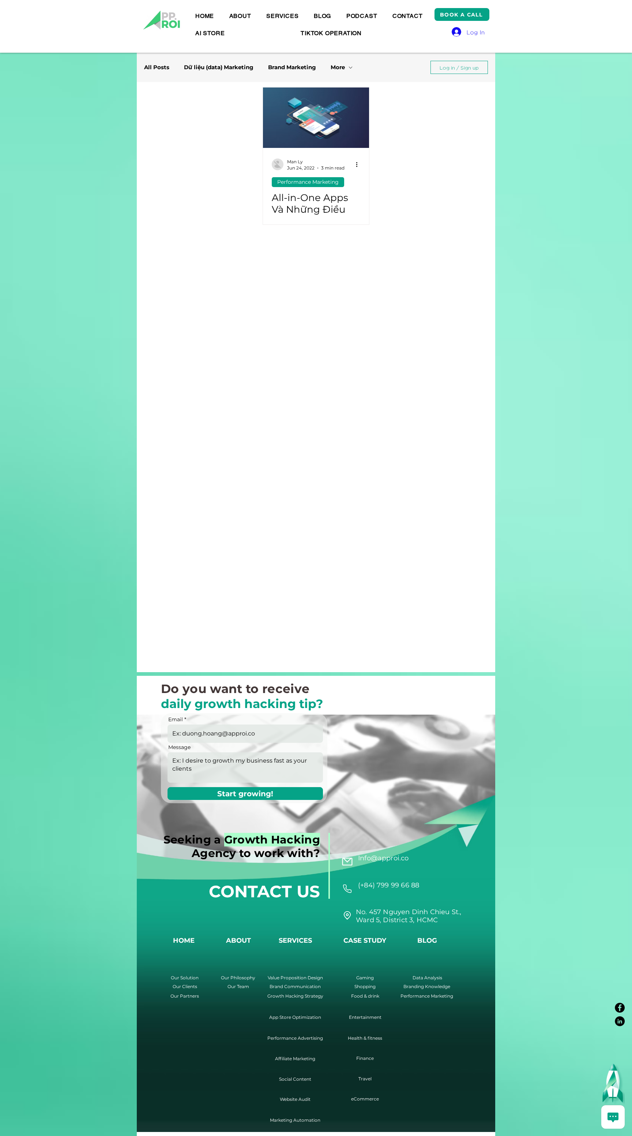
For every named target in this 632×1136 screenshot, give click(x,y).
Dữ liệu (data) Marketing (218, 67)
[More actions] (359, 164)
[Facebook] (620, 1008)
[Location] (347, 888)
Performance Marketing (308, 182)
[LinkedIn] (620, 1021)
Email (175, 719)
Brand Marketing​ (292, 67)
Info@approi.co (383, 858)
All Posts (156, 67)
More (338, 67)
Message (179, 747)
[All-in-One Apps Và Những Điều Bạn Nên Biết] (316, 117)
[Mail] (347, 861)
